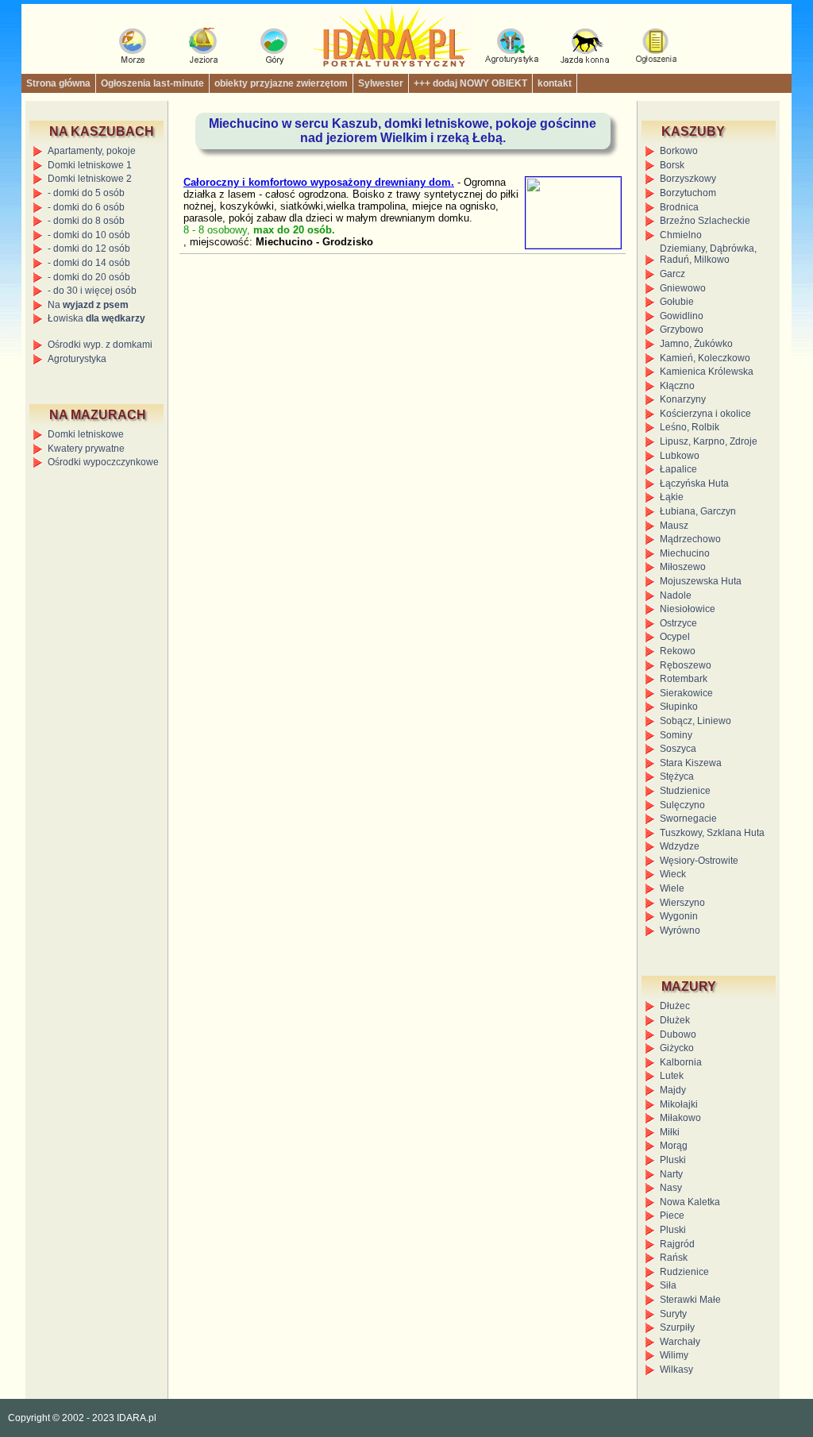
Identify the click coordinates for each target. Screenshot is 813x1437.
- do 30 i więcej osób (92, 290)
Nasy (671, 1187)
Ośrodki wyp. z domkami (100, 344)
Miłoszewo (683, 566)
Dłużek (675, 1020)
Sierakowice (686, 693)
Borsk (672, 165)
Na (88, 304)
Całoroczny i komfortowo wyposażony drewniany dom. (318, 182)
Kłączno (677, 385)
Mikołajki (679, 1104)
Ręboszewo (685, 665)
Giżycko (677, 1048)
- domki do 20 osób (89, 277)
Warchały (680, 1341)
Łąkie (672, 497)
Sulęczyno (682, 805)
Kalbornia (681, 1062)
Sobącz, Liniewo (695, 720)
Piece (672, 1215)
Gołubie (677, 301)
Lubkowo (679, 455)
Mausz (674, 525)
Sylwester (380, 83)
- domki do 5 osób (86, 192)
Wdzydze (679, 846)
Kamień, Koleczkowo (705, 358)
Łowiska (96, 318)
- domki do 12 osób (89, 248)
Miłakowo (680, 1117)
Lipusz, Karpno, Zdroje (708, 441)
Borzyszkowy (688, 178)
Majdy (673, 1090)
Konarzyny (683, 399)
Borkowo (679, 150)
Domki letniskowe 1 (90, 165)
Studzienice (685, 790)
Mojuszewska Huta (701, 581)
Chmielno (681, 235)
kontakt (555, 83)
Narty (671, 1174)
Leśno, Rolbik (689, 427)
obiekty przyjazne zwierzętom (281, 83)
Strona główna (58, 83)
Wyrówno (680, 930)
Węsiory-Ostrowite (699, 860)
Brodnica (679, 207)
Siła (668, 1285)
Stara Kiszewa (691, 763)
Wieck (673, 874)
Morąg (674, 1145)
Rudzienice (684, 1271)
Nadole (676, 595)
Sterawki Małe (690, 1299)
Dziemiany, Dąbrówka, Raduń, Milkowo (708, 254)
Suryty (673, 1313)
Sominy (676, 735)
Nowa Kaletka (690, 1202)
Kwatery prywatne (86, 448)
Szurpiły (677, 1327)
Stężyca (677, 776)
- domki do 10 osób (89, 235)
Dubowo (678, 1034)
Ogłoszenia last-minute (152, 83)
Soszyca (678, 748)
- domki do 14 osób (89, 262)
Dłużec (675, 1005)
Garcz (672, 273)
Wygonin (679, 916)
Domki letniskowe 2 (90, 178)
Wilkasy (676, 1369)
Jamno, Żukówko (696, 343)
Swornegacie (688, 818)
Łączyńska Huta (694, 483)
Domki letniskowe (86, 434)
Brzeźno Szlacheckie (705, 220)
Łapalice (678, 469)
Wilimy (674, 1355)
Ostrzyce (678, 623)
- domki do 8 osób (86, 220)
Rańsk (674, 1257)
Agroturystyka (77, 358)
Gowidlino (681, 316)
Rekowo (677, 651)
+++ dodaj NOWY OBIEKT (470, 83)
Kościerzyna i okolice (705, 413)
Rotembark (683, 678)
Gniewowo (683, 288)
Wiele (672, 888)
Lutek (672, 1075)
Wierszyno (682, 902)
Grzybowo (681, 329)
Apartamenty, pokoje (92, 150)
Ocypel (675, 636)
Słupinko (679, 706)
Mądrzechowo (690, 539)
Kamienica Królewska (706, 371)
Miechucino (685, 553)
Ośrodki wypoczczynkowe (103, 462)
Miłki (670, 1132)
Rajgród (677, 1244)
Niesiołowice (687, 608)
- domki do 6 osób (86, 207)
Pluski (673, 1159)
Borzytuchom (688, 192)
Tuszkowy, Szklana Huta (712, 832)
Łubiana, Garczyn (698, 511)
